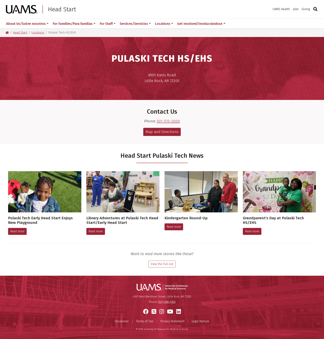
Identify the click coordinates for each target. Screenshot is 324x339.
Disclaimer (122, 321)
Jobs (296, 9)
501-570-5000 (168, 121)
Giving (306, 9)
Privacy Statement (172, 321)
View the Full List (162, 264)
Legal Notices (200, 321)
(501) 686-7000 (167, 302)
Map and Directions (162, 131)
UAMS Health (281, 9)
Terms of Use (144, 321)
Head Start (62, 9)
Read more (17, 231)
